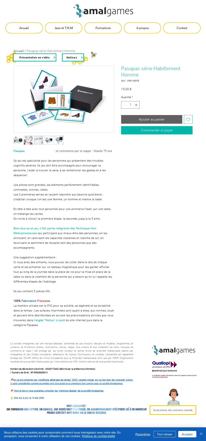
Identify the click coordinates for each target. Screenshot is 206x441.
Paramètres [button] (142, 434)
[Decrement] (124, 104)
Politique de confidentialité (98, 436)
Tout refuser (164, 434)
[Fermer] (201, 434)
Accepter (187, 434)
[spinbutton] (130, 104)
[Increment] (136, 104)
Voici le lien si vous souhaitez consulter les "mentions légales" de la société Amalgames (59, 390)
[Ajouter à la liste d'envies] (188, 119)
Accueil (18, 51)
